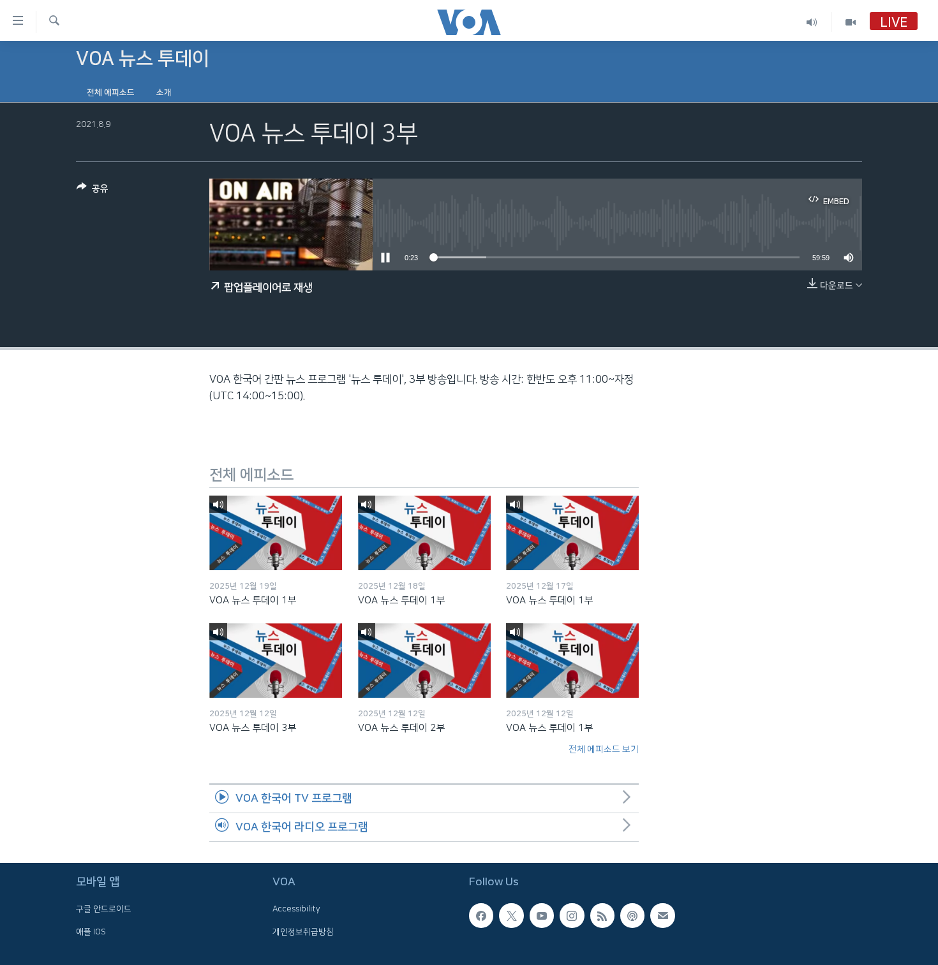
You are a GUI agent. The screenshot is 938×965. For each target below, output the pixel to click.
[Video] (850, 22)
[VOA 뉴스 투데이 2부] (424, 660)
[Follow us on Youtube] (542, 915)
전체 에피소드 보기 (604, 749)
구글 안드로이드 (103, 908)
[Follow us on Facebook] (481, 915)
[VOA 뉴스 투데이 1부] (275, 533)
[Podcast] (632, 915)
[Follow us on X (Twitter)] (511, 915)
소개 (164, 92)
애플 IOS (91, 931)
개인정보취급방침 (303, 931)
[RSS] (602, 915)
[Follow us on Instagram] (572, 915)
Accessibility (296, 908)
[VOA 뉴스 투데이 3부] (275, 660)
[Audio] (812, 22)
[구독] (662, 915)
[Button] (92, 191)
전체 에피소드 (111, 92)
